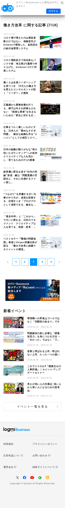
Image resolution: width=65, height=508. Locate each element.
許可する (53, 11)
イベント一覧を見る (32, 406)
